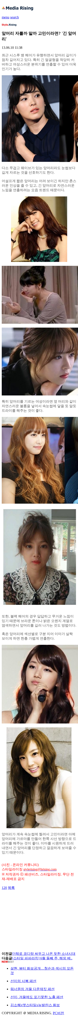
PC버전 (58, 1013)
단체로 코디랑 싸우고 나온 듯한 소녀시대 (43, 953)
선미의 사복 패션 (23, 981)
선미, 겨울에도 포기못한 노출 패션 (36, 997)
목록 (11, 888)
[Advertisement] (36, 900)
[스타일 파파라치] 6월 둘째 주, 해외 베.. (42, 958)
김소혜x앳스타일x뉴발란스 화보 (35, 1005)
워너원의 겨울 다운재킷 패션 (32, 989)
